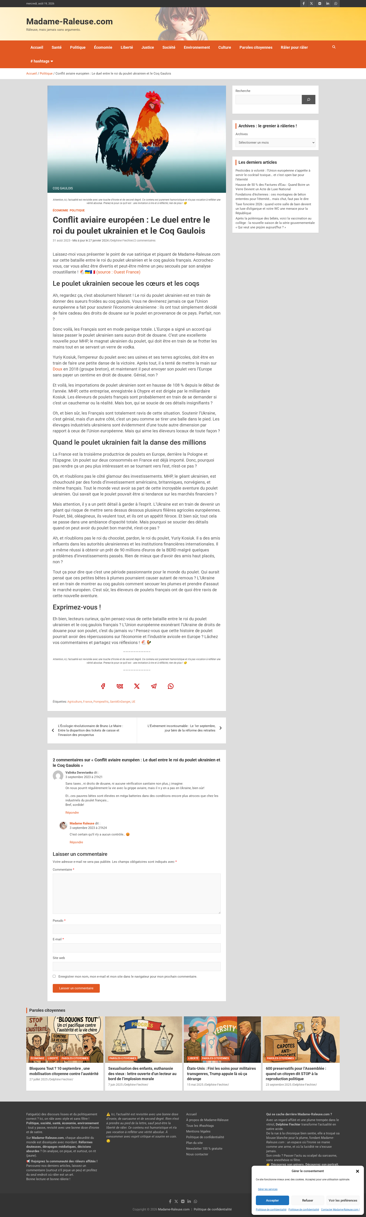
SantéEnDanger (120, 701)
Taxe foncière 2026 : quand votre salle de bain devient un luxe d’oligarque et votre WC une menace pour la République (273, 208)
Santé (57, 47)
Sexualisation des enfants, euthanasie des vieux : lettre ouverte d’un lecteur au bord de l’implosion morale (142, 1073)
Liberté (127, 47)
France (87, 701)
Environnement (197, 47)
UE (133, 701)
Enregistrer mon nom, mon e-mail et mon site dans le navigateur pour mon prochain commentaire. (127, 976)
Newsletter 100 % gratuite (204, 1148)
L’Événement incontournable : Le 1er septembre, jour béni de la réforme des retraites (181, 728)
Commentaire (63, 869)
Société (168, 47)
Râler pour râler (294, 47)
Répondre (72, 813)
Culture (224, 47)
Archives (242, 134)
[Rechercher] (308, 99)
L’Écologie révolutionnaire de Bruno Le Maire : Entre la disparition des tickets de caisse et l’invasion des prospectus (90, 730)
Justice (147, 47)
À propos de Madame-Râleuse (207, 1120)
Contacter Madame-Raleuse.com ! (340, 1209)
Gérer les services (267, 1189)
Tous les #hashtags (200, 1126)
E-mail (58, 939)
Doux (57, 369)
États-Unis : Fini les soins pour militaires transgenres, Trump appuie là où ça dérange (221, 1073)
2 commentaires (144, 240)
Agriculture (74, 701)
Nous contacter (197, 1154)
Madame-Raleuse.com (69, 21)
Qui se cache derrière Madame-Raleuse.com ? (299, 1114)
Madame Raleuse (82, 823)
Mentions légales (198, 1131)
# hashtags (39, 61)
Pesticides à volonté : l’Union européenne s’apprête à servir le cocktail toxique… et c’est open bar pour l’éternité (273, 175)
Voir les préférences (343, 1200)
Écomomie (103, 47)
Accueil (36, 47)
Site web (59, 958)
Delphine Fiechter (122, 240)
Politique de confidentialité (271, 1209)
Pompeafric (101, 701)
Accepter (272, 1200)
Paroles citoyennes (256, 47)
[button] (357, 1171)
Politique (78, 47)
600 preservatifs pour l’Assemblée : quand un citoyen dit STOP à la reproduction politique (296, 1073)
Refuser (307, 1200)
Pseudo (58, 921)
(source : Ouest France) (118, 272)
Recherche (243, 91)
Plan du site (194, 1143)
